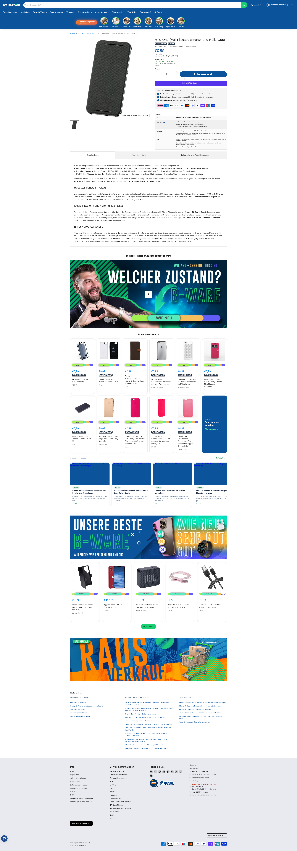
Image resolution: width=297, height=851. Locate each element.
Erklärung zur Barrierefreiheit (81, 802)
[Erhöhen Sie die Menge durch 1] (175, 74)
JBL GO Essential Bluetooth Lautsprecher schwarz (147, 606)
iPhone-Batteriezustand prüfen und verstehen (195, 710)
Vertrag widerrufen (81, 824)
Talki (111, 816)
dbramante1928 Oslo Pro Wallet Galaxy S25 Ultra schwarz (82, 607)
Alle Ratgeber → (221, 458)
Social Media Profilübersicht (120, 802)
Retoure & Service (117, 772)
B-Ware (113, 785)
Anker (201, 611)
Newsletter (114, 812)
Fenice (127, 387)
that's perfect (101, 12)
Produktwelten (9, 12)
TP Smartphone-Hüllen (78, 713)
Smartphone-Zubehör (87, 33)
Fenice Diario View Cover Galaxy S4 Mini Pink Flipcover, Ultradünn (213, 383)
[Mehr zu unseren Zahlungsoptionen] (180, 90)
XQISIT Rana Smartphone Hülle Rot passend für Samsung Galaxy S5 (160, 440)
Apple (106, 611)
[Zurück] (73, 592)
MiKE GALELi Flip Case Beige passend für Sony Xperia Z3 (108, 438)
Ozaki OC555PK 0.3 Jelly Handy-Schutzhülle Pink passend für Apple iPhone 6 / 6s (135, 440)
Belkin (101, 385)
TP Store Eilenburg (117, 805)
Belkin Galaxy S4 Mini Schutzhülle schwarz (140, 714)
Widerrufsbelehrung (78, 778)
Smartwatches (84, 12)
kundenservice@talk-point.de (200, 778)
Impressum (74, 775)
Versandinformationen (118, 775)
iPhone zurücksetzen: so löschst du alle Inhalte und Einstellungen (202, 703)
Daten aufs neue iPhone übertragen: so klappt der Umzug (200, 713)
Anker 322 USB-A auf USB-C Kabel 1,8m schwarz (211, 606)
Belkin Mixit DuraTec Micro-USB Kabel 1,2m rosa (179, 606)
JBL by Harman (141, 611)
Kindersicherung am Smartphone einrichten (194, 722)
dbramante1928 (77, 613)
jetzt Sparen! (148, 626)
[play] (148, 294)
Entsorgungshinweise (78, 785)
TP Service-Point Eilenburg (120, 809)
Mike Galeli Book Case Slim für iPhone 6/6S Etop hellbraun (146, 745)
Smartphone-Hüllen (77, 710)
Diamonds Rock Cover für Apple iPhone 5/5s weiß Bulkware (187, 381)
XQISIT (74, 385)
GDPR (72, 795)
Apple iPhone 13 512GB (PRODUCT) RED (114, 606)
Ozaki (127, 447)
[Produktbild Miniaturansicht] (74, 125)
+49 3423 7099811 (200, 792)
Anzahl (157, 69)
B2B (111, 782)
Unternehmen (115, 799)
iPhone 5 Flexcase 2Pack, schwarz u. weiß (108, 380)
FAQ (111, 789)
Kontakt (113, 819)
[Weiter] (223, 592)
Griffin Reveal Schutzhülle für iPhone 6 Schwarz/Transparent (161, 381)
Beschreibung (92, 155)
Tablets (69, 12)
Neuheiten (25, 12)
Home (72, 33)
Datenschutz (75, 782)
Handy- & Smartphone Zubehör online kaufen (86, 706)
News (72, 792)
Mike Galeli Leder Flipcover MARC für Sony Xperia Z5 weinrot (147, 749)
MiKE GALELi (103, 445)
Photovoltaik (117, 12)
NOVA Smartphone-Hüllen (80, 717)
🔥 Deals (158, 12)
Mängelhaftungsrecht (78, 789)
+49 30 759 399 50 (200, 772)
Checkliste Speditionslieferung (81, 799)
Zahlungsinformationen (119, 778)
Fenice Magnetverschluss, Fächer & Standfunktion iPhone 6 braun (134, 380)
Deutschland (215, 836)
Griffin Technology (157, 387)
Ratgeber (113, 795)
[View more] (148, 537)
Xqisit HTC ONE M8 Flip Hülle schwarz (82, 380)
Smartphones (56, 12)
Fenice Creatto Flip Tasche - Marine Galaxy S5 (81, 438)
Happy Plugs (182, 449)
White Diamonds (183, 387)
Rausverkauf (145, 12)
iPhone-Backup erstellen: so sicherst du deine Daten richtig (200, 706)
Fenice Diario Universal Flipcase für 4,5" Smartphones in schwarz (148, 725)
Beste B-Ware (39, 12)
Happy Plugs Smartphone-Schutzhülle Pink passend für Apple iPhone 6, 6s (185, 441)
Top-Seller (132, 12)
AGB (72, 772)
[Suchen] (244, 5)
